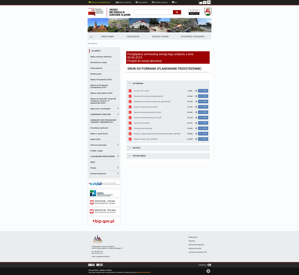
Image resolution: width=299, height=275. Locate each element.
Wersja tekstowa (125, 2)
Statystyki (192, 241)
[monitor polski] (104, 212)
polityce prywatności (144, 272)
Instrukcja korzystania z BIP (198, 252)
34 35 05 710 (98, 251)
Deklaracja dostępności (196, 245)
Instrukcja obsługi (161, 2)
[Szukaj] (177, 12)
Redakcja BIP (193, 237)
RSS (175, 2)
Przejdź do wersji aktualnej (144, 61)
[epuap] (104, 184)
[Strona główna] (91, 37)
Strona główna (92, 43)
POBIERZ (204, 90)
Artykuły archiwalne (195, 248)
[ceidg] (104, 193)
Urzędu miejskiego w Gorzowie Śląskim (119, 12)
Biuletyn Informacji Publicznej (97, 12)
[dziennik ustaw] (104, 202)
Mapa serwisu (143, 2)
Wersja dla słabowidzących (100, 2)
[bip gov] (104, 221)
